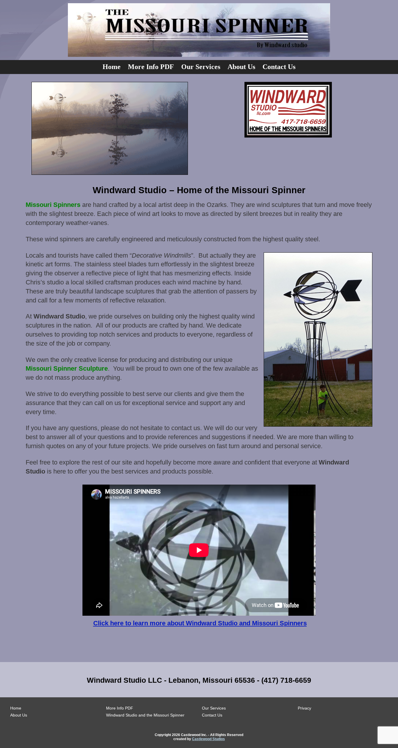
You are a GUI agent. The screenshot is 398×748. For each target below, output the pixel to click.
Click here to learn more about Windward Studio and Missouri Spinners (200, 623)
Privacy (304, 708)
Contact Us (279, 67)
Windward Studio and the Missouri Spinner (145, 715)
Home (112, 67)
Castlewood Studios (208, 739)
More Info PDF (151, 67)
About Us (241, 67)
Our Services (200, 67)
